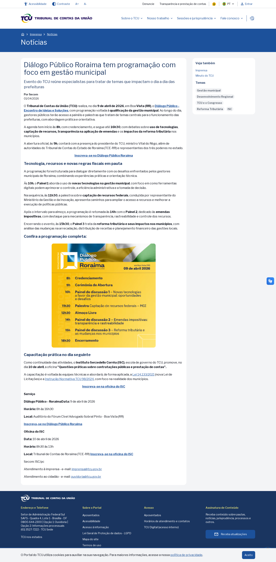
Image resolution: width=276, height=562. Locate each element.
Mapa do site (90, 539)
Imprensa (36, 34)
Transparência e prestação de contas (183, 3)
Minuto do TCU (204, 75)
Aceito (248, 555)
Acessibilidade (91, 521)
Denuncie (148, 3)
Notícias (52, 34)
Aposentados (91, 515)
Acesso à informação (95, 527)
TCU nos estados (31, 537)
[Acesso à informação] (214, 4)
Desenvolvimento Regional (215, 96)
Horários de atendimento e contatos (167, 521)
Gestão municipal (209, 90)
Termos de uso (91, 545)
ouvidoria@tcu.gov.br (86, 476)
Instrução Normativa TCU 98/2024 (69, 379)
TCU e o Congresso (209, 102)
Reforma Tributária (210, 109)
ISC (230, 109)
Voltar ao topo (224, 113)
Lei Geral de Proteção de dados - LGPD (106, 533)
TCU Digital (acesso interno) (161, 527)
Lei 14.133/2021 (143, 374)
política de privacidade (186, 555)
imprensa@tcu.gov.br (87, 469)
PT (229, 3)
